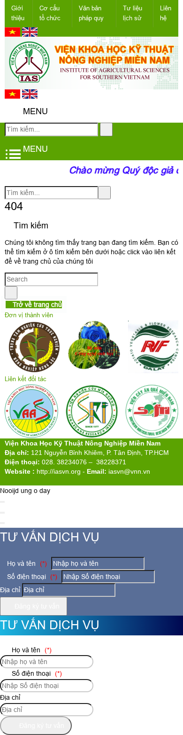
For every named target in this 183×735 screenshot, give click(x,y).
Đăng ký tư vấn (36, 606)
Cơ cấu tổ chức (50, 13)
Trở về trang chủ (36, 304)
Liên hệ (165, 13)
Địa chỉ (10, 590)
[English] (30, 34)
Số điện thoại (31, 576)
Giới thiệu (17, 13)
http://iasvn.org (59, 471)
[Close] (2, 502)
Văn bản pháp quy (91, 13)
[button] (12, 112)
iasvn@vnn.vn (129, 471)
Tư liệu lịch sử (132, 13)
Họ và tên (26, 563)
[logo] (91, 84)
